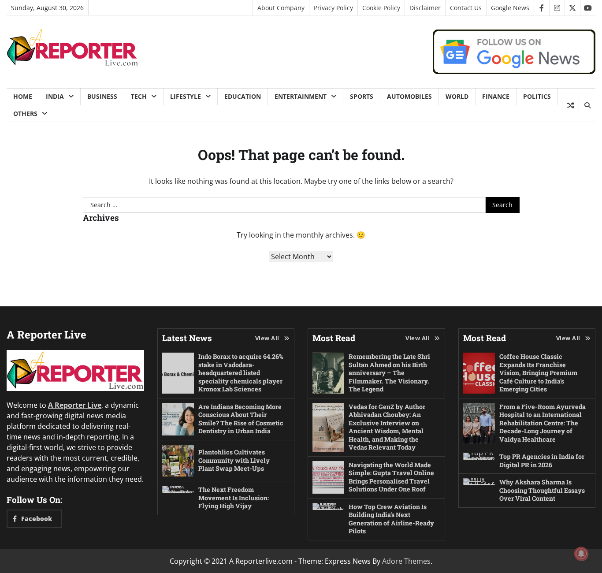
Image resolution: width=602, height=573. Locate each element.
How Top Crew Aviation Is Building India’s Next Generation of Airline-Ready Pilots (391, 519)
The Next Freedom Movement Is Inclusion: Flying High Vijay (233, 497)
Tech (139, 96)
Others (25, 113)
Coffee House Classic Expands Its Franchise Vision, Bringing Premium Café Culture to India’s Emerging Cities (538, 372)
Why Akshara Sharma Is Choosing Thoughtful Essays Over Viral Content (542, 490)
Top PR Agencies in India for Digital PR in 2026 (541, 460)
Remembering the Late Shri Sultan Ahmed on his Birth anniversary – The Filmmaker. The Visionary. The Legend (389, 372)
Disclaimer (425, 8)
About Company (281, 8)
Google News (510, 8)
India (55, 96)
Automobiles (409, 96)
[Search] (587, 105)
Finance (495, 96)
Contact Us (466, 8)
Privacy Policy (333, 8)
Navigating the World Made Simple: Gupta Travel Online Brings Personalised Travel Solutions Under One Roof (391, 477)
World (457, 96)
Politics (537, 96)
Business (102, 96)
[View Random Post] (570, 105)
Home (22, 96)
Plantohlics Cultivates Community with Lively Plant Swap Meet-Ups (234, 460)
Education (242, 96)
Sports (361, 96)
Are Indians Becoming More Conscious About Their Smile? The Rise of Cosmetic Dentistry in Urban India (240, 418)
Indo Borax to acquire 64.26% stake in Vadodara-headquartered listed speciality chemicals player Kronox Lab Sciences (240, 372)
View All (267, 338)
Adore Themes (406, 561)
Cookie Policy (381, 8)
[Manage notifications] (581, 554)
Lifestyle (185, 96)
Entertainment (301, 96)
